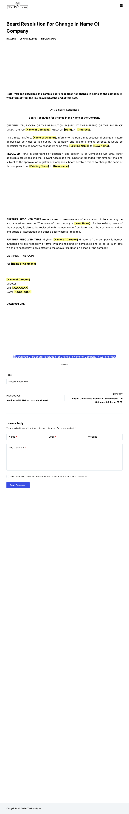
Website (92, 436)
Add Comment (17, 447)
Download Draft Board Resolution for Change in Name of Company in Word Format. (66, 356)
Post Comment (18, 485)
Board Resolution (18, 381)
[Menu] (121, 5)
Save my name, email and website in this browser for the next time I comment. (49, 476)
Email (52, 436)
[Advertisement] (64, 68)
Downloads (49, 39)
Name (13, 436)
